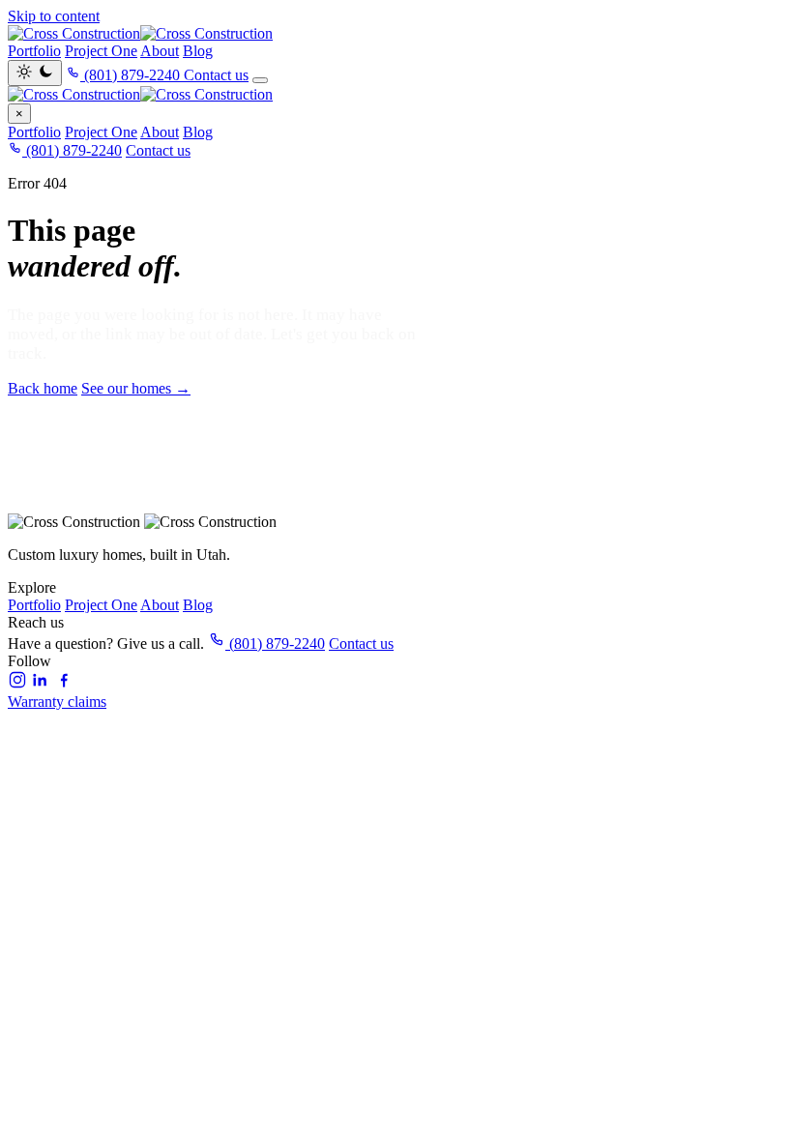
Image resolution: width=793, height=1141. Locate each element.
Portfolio (34, 51)
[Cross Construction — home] (396, 34)
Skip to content (54, 16)
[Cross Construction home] (396, 94)
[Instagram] (17, 684)
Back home (42, 388)
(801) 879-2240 (72, 150)
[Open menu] (260, 80)
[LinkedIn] (40, 684)
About (159, 51)
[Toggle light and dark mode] (35, 73)
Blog (198, 51)
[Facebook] (63, 684)
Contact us (216, 75)
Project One (101, 51)
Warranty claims (57, 701)
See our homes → (136, 388)
